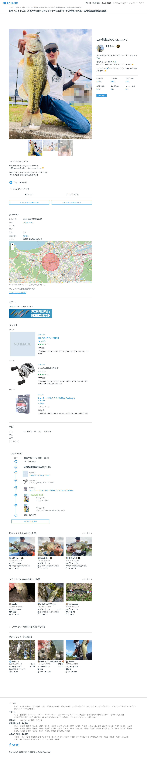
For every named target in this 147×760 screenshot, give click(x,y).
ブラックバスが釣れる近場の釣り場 (28, 626)
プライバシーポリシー (36, 715)
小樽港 (57, 739)
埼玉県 (78, 726)
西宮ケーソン (36, 739)
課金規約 (37, 717)
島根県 (92, 729)
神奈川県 (97, 726)
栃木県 (65, 726)
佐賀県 (28, 731)
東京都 (90, 726)
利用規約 (23, 715)
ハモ (60, 383)
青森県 (22, 726)
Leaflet (65, 282)
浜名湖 (60, 737)
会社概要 (31, 720)
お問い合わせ (92, 717)
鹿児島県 (60, 731)
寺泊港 (112, 737)
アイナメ (81, 413)
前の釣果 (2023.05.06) (29, 202)
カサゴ (40, 383)
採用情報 (39, 720)
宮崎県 (53, 731)
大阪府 (59, 729)
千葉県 (84, 726)
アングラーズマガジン (120, 706)
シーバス (49, 351)
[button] (12, 244)
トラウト (56, 381)
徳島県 (117, 729)
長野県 (16, 729)
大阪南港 (26, 739)
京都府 (53, 729)
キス (49, 383)
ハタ (56, 383)
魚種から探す (66, 706)
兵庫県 (65, 729)
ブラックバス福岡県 (17, 292)
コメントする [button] (73, 194)
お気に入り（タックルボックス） (98, 706)
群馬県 (72, 726)
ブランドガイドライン (78, 717)
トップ (16, 706)
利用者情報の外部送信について (98, 715)
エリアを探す (36, 706)
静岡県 (28, 729)
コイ (79, 351)
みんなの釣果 (106, 3)
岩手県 (28, 726)
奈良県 (72, 729)
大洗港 (118, 737)
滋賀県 (47, 729)
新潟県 (104, 726)
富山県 (110, 726)
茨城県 (59, 726)
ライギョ (61, 351)
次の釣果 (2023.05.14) (72, 202)
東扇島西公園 (36, 737)
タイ (86, 381)
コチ (83, 351)
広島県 (104, 729)
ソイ (87, 351)
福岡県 (25, 236)
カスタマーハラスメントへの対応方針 (72, 715)
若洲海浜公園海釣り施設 (99, 737)
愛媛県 (129, 729)
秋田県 (41, 726)
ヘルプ (16, 715)
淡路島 (72, 737)
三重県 (41, 729)
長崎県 (34, 731)
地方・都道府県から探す (51, 706)
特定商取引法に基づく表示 (23, 717)
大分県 (47, 731)
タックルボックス (135, 3)
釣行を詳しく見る (30, 521)
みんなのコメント (21, 188)
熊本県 (41, 731)
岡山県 (98, 729)
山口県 (110, 729)
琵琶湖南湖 (46, 737)
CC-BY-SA (88, 282)
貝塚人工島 (18, 739)
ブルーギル (74, 351)
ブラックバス (28, 222)
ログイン (132, 706)
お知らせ (23, 720)
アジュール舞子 (47, 739)
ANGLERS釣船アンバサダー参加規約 (55, 717)
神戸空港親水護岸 (82, 737)
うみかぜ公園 (25, 737)
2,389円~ (41, 404)
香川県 (123, 729)
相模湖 (16, 737)
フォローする (101, 95)
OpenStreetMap (73, 282)
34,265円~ (42, 341)
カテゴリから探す (119, 3)
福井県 (123, 726)
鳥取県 (86, 729)
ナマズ (67, 351)
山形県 (47, 726)
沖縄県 (67, 731)
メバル (56, 351)
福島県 (53, 726)
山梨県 (129, 726)
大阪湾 (66, 737)
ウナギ (40, 353)
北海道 (16, 726)
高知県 (16, 731)
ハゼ (52, 383)
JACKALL (13, 307)
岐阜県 (22, 729)
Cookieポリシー (51, 715)
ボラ (86, 413)
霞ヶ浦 (53, 737)
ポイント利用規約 (117, 715)
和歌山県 (79, 729)
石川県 (117, 726)
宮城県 (34, 726)
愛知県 (34, 729)
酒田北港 (125, 737)
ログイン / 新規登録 (92, 3)
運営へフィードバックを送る (24, 709)
